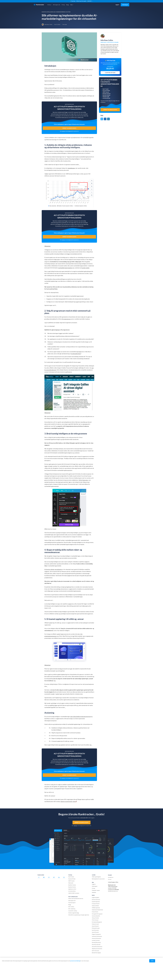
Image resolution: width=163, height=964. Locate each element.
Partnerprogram (72, 902)
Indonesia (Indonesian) (97, 936)
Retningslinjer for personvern (98, 878)
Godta (152, 960)
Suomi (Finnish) (95, 932)
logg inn (63, 131)
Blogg (67, 4)
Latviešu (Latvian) (96, 940)
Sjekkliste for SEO (72, 889)
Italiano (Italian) (95, 905)
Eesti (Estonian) (95, 930)
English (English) (95, 897)
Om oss (109, 879)
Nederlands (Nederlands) (97, 909)
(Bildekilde (47, 246)
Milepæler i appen (96, 890)
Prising (63, 4)
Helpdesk (94, 892)
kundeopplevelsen (76, 353)
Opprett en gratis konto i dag (67, 801)
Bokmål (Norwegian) (96, 952)
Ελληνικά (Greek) (96, 928)
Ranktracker (39, 5)
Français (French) (95, 903)
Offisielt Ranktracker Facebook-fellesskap (49, 877)
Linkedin (59, 877)
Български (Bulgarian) (97, 922)
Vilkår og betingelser (96, 876)
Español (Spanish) (96, 901)
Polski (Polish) (95, 911)
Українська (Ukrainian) (97, 948)
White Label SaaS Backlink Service (75, 898)
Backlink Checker (72, 885)
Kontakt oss (110, 877)
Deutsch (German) (96, 899)
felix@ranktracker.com (113, 891)
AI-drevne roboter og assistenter (53, 569)
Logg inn (117, 4)
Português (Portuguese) (97, 913)
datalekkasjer (71, 168)
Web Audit (70, 883)
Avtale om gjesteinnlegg (73, 912)
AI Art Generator (83, 480)
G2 (64, 877)
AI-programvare (66, 319)
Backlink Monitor (72, 887)
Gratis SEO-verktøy (72, 910)
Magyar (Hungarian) (96, 934)
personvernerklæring (75, 960)
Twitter (54, 877)
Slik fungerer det (56, 4)
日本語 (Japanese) (96, 907)
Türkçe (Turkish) (95, 918)
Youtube (44, 877)
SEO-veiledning (71, 908)
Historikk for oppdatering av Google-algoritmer (78, 914)
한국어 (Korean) (95, 950)
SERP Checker (71, 880)
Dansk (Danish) (95, 926)
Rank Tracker (71, 876)
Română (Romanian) (96, 942)
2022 (46, 174)
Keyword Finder (71, 878)
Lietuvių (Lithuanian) (96, 938)
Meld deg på (125, 4)
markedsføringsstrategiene (65, 268)
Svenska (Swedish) (96, 915)
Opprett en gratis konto (69, 128)
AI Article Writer (72, 891)
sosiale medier (85, 268)
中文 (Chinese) (95, 920)
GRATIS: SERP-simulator (73, 893)
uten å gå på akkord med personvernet (80, 716)
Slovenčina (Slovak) (96, 944)
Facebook (39, 877)
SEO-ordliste (71, 906)
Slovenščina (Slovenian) (97, 946)
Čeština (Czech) (95, 924)
